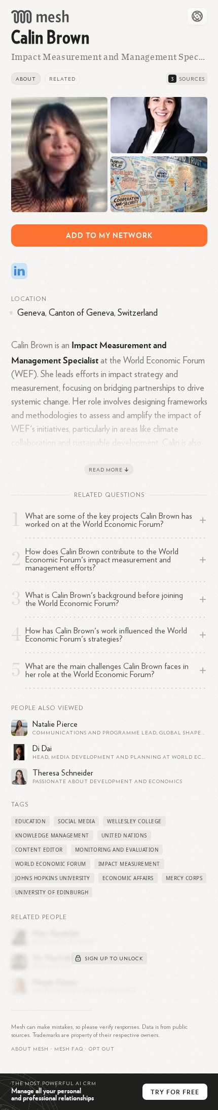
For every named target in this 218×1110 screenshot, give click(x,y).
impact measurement (129, 863)
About (26, 79)
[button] (68, 1049)
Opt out (102, 1049)
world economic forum (50, 863)
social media (76, 821)
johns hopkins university (52, 878)
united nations (124, 835)
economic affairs (128, 878)
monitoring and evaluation (117, 849)
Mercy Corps (184, 878)
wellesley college (134, 821)
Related (62, 79)
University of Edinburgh (52, 892)
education (30, 821)
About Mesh (30, 1049)
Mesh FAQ (68, 1049)
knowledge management (52, 835)
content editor (39, 849)
